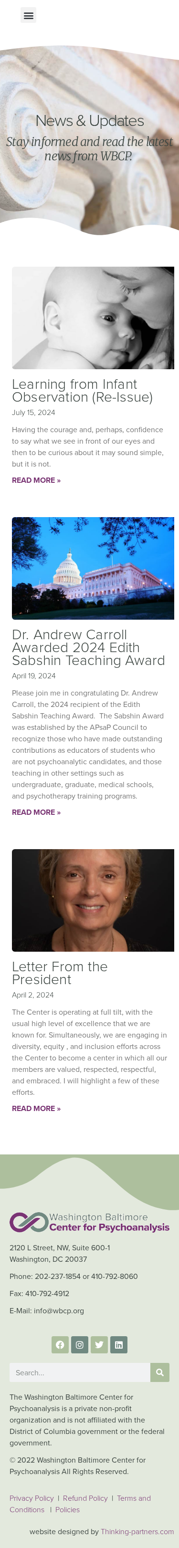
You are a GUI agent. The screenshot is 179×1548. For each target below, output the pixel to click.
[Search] (159, 1372)
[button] (28, 15)
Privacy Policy (32, 1498)
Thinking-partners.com (137, 1531)
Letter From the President (60, 973)
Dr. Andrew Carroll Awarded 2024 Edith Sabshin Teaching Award (88, 647)
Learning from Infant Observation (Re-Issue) (82, 390)
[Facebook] (60, 1344)
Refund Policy (86, 1498)
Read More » (36, 480)
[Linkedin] (118, 1344)
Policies (67, 1509)
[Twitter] (99, 1344)
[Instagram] (79, 1344)
